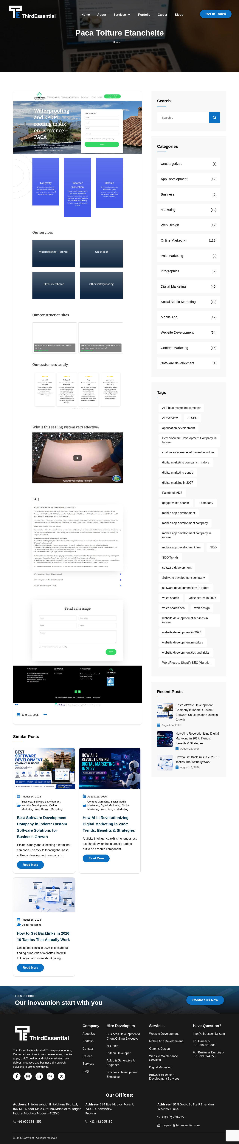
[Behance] (50, 1076)
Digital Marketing (110, 805)
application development (178, 428)
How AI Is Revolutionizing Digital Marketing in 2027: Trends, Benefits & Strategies (109, 824)
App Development (174, 179)
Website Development (35, 805)
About (101, 14)
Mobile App (169, 317)
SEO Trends (170, 557)
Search (164, 101)
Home (85, 14)
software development (176, 567)
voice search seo (173, 608)
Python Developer (119, 1053)
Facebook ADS (172, 492)
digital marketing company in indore (185, 462)
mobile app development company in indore (186, 535)
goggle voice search (175, 502)
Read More (30, 864)
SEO (213, 547)
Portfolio (144, 14)
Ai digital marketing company (181, 407)
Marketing (57, 809)
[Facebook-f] (17, 1076)
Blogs (179, 14)
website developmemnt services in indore (185, 620)
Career (162, 14)
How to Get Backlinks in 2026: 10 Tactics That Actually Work (197, 760)
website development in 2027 (181, 632)
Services (120, 14)
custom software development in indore (188, 452)
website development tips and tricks (185, 652)
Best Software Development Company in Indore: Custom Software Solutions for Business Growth (197, 712)
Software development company (183, 577)
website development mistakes (182, 642)
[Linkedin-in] (39, 1076)
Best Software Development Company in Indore (189, 440)
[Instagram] (28, 1076)
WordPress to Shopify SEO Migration (186, 662)
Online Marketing (173, 240)
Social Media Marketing (178, 302)
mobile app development (178, 513)
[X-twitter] (61, 1076)
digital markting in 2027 (177, 482)
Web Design (42, 809)
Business (27, 801)
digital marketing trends (177, 472)
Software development (47, 801)
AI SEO (192, 418)
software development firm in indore (185, 587)
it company (206, 502)
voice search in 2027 (202, 598)
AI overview (170, 418)
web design (202, 608)
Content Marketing (98, 801)
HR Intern (113, 1045)
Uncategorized (171, 164)
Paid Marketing (172, 256)
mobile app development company (185, 523)
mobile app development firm (181, 547)
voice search (170, 598)
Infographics (170, 271)
